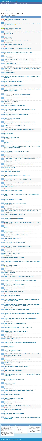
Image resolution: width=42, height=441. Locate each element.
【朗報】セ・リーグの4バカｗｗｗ (10, 186)
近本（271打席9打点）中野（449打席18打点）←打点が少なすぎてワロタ (18, 52)
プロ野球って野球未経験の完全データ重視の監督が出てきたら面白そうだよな (18, 164)
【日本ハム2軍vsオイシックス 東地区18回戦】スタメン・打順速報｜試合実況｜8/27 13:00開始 (22, 261)
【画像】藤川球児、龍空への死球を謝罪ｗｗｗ (13, 370)
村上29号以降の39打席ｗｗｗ (9, 72)
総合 (2, 3)
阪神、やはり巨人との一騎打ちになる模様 (12, 253)
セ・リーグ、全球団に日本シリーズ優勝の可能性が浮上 (14, 242)
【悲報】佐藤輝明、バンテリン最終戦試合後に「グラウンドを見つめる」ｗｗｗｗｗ (20, 405)
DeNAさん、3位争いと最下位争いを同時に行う (13, 81)
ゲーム (20, 3)
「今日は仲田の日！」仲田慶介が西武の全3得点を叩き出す (15, 284)
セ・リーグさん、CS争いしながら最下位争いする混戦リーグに (16, 234)
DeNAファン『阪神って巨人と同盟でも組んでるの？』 (14, 379)
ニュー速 (5, 3)
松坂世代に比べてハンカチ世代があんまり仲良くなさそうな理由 (16, 114)
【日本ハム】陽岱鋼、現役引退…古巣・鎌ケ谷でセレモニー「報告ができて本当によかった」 (21, 210)
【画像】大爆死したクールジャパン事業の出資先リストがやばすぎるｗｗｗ (18, 246)
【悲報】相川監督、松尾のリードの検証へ (12, 171)
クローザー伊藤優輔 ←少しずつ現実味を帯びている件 (14, 287)
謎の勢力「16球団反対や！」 (9, 346)
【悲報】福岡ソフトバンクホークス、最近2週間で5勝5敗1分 (15, 268)
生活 (23, 3)
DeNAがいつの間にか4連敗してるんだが (12, 250)
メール (12, 439)
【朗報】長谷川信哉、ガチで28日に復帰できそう (13, 334)
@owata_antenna (5, 432)
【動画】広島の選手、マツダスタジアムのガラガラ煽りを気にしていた (17, 179)
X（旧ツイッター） (32, 427)
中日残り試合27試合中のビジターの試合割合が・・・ (14, 199)
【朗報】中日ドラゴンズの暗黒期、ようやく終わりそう (14, 214)
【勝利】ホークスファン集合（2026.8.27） (12, 295)
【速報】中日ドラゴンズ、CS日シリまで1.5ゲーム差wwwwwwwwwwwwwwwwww (20, 342)
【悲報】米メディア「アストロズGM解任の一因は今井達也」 (15, 323)
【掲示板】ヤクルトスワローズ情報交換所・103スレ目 (14, 125)
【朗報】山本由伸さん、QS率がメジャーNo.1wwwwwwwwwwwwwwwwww (18, 231)
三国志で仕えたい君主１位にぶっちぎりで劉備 (13, 190)
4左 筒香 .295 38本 (8, 133)
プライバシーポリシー (19, 432)
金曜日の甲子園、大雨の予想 (9, 167)
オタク (12, 3)
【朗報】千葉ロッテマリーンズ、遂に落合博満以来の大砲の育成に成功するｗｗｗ (19, 129)
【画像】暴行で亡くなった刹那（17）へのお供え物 (13, 85)
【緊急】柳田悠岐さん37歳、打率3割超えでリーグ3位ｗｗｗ (15, 19)
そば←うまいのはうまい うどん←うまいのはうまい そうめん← (16, 151)
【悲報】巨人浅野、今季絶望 (9, 383)
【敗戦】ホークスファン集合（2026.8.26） (12, 118)
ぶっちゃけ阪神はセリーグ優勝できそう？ (12, 265)
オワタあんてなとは (19, 430)
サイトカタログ (18, 429)
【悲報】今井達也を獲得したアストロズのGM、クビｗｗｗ (15, 291)
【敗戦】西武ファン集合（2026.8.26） (11, 101)
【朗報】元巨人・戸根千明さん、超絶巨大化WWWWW (14, 105)
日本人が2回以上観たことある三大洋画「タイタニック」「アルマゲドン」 (18, 327)
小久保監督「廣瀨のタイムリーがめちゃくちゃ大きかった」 (15, 203)
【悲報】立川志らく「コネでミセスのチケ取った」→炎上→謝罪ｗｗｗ (17, 40)
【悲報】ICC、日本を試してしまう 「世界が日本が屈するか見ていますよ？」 (19, 276)
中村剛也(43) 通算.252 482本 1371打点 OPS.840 (13, 398)
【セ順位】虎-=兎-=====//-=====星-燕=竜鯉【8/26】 (14, 218)
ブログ (15, 439)
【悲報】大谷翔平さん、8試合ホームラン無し (12, 238)
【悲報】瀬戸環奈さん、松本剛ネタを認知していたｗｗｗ (15, 44)
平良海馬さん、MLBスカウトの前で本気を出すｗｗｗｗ (14, 207)
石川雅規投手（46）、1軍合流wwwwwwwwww (13, 402)
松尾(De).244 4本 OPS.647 (9, 272)
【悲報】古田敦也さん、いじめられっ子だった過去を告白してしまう (17, 175)
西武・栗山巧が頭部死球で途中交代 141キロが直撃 (14, 257)
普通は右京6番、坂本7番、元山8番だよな (12, 338)
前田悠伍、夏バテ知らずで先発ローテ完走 (12, 394)
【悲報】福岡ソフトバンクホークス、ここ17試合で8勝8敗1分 (15, 155)
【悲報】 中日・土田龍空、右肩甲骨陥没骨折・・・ (14, 409)
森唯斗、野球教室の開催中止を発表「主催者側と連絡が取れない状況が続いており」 (20, 122)
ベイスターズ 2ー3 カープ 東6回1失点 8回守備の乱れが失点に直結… (17, 94)
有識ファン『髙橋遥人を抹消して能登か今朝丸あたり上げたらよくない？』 (18, 359)
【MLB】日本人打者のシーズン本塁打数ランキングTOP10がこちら (16, 366)
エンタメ (16, 3)
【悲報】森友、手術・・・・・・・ (11, 37)
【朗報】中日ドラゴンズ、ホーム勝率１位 (12, 386)
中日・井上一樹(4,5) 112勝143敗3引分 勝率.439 (14, 413)
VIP (9, 3)
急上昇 (16, 1)
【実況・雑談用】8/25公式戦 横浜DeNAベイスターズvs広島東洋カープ (18, 98)
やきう (26, 3)
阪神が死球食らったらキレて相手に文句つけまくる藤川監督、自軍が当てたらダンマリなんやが (22, 222)
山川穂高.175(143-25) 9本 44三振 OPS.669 (12, 28)
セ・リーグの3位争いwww (9, 56)
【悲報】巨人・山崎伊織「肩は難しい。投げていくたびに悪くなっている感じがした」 (20, 59)
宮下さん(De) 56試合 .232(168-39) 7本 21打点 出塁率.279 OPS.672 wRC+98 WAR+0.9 (20, 182)
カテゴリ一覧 (18, 427)
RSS (30, 430)
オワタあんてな (5, 1)
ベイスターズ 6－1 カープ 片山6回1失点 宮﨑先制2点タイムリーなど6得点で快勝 (20, 280)
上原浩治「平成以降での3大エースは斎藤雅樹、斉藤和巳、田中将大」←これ (18, 390)
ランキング (12, 1)
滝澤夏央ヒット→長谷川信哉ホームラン (11, 137)
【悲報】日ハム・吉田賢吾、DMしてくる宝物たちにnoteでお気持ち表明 (17, 48)
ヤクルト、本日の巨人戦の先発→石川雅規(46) (13, 350)
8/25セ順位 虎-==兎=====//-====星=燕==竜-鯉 (13, 362)
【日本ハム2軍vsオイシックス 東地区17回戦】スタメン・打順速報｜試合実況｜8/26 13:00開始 (22, 68)
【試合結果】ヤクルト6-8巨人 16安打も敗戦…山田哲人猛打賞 (15, 331)
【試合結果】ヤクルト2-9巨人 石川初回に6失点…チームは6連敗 (16, 309)
